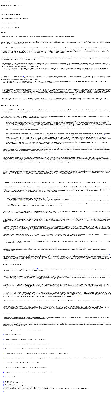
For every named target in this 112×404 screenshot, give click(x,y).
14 (37, 268)
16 (3, 388)
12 (109, 254)
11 (45, 239)
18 (78, 295)
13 (30, 259)
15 (72, 274)
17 (70, 294)
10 (99, 225)
